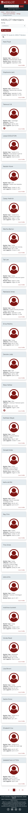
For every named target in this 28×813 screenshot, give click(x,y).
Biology (18, 13)
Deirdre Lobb (8, 354)
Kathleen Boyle (8, 418)
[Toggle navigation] (25, 2)
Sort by (3, 23)
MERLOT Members (10, 12)
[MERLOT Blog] (19, 810)
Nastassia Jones (9, 292)
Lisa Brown (7, 669)
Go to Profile (21, 65)
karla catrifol (7, 482)
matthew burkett (9, 607)
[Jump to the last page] (22, 790)
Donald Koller (8, 450)
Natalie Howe (8, 166)
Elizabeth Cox (8, 728)
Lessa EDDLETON (9, 136)
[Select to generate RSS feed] (2, 37)
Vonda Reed (7, 638)
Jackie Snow (7, 699)
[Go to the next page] (19, 790)
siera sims (6, 577)
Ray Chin (6, 514)
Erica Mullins (7, 324)
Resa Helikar (7, 385)
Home (2, 12)
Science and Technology (9, 13)
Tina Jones (7, 545)
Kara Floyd (7, 42)
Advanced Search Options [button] (13, 8)
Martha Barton (8, 229)
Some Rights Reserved (16, 796)
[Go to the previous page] (8, 790)
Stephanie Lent (8, 72)
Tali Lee (6, 260)
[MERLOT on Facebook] (8, 810)
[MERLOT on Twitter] (12, 810)
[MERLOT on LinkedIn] (16, 810)
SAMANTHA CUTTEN (11, 760)
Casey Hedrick (8, 198)
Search (21, 6)
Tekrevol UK (7, 104)
